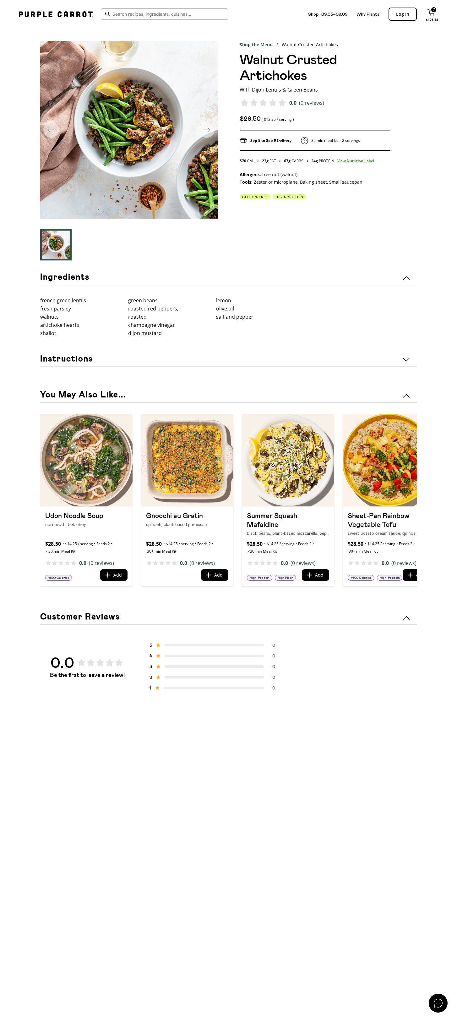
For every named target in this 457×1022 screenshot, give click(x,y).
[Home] (56, 14)
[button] (56, 244)
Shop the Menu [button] (256, 44)
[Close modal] (438, 1003)
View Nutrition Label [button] (355, 161)
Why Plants (367, 14)
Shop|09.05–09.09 (327, 14)
